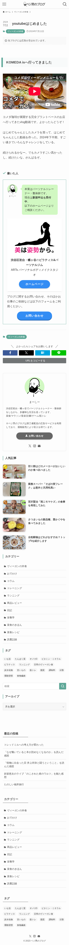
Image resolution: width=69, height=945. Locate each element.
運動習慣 (8, 676)
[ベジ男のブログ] (34, 4)
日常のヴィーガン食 (43, 664)
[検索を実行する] (62, 686)
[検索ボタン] (65, 4)
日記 (9, 610)
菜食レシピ (13, 632)
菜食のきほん (14, 624)
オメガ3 (33, 659)
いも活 (7, 659)
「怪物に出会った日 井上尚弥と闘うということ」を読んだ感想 (34, 764)
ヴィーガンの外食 (15, 31)
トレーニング (14, 588)
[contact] (39, 446)
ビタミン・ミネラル (51, 659)
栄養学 (11, 617)
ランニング (13, 595)
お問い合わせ (36, 436)
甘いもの (21, 670)
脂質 (42, 670)
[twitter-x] (30, 446)
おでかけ (12, 573)
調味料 (52, 670)
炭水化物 (8, 670)
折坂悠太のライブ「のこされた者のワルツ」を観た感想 (34, 775)
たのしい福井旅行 (14, 784)
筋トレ (33, 670)
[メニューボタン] (4, 4)
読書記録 (12, 639)
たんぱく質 (20, 659)
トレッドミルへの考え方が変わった (24, 744)
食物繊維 (21, 676)
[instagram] (34, 446)
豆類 (61, 670)
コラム (11, 581)
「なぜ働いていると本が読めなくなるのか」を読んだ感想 (34, 754)
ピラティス (9, 664)
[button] (10, 352)
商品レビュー (14, 602)
